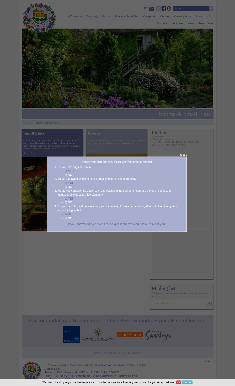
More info (187, 382)
